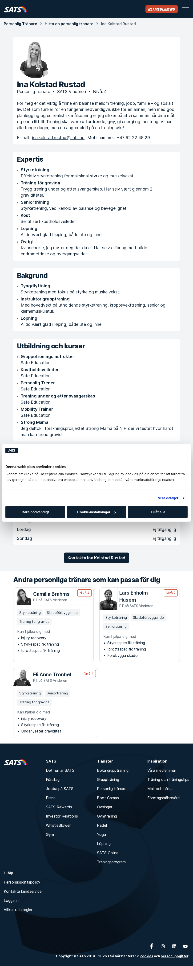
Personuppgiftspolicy (22, 882)
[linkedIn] (174, 946)
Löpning (104, 843)
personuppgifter (174, 956)
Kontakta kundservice (23, 891)
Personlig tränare (111, 788)
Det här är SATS (60, 770)
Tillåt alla (158, 512)
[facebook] (151, 946)
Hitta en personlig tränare (69, 23)
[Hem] (15, 9)
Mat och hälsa (160, 788)
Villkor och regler (18, 909)
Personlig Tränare (20, 23)
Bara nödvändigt (35, 512)
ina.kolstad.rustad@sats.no (58, 137)
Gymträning (107, 816)
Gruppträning (108, 779)
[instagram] (163, 946)
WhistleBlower (58, 825)
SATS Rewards (59, 807)
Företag (53, 779)
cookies (146, 956)
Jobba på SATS (59, 788)
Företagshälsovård (163, 797)
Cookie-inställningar (93, 512)
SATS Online (107, 852)
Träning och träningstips (168, 779)
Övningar (104, 807)
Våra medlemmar (161, 770)
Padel (102, 825)
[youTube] (185, 946)
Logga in (11, 900)
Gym (50, 834)
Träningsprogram (111, 862)
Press (51, 797)
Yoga (101, 834)
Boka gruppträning (113, 770)
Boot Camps (108, 797)
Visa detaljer (168, 498)
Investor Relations (62, 816)
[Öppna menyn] (185, 9)
